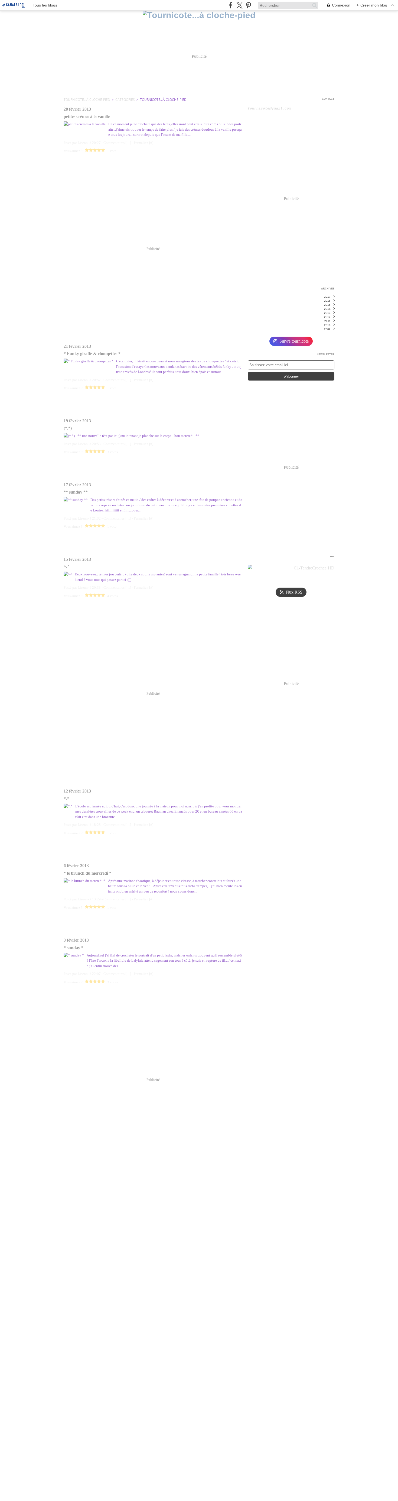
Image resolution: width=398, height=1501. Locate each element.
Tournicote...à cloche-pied (87, 99)
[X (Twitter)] (239, 5)
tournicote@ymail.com (269, 109)
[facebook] (230, 5)
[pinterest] (248, 5)
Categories (125, 99)
